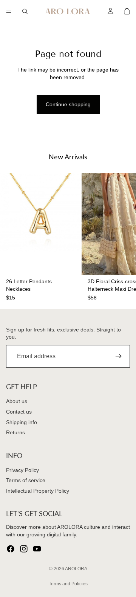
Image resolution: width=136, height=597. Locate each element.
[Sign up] (119, 356)
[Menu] (8, 11)
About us (16, 401)
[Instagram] (23, 548)
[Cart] (127, 11)
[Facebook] (10, 548)
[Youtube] (37, 548)
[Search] (25, 11)
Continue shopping (68, 104)
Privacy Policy (22, 470)
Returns (15, 432)
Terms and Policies (68, 583)
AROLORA (76, 568)
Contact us (19, 412)
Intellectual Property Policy (37, 491)
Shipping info (21, 422)
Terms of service (25, 480)
